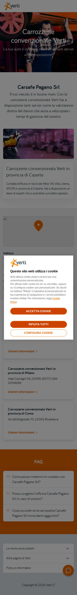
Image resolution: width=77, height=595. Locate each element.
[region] (38, 297)
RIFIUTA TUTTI (39, 324)
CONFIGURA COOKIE (38, 332)
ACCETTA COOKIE (38, 311)
